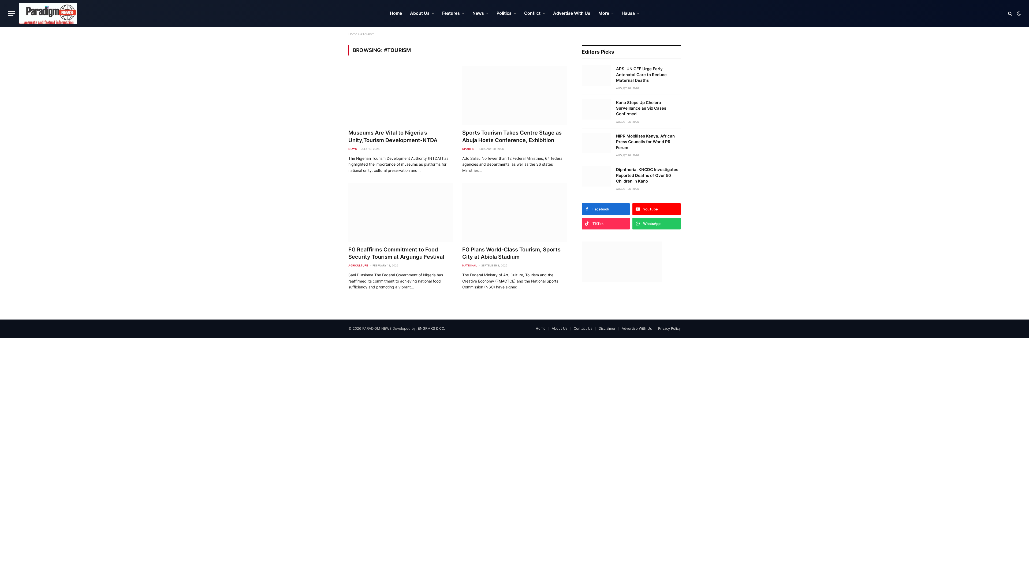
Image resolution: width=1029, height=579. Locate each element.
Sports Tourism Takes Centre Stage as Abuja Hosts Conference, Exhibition (512, 136)
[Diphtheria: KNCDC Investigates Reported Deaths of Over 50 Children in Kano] (596, 176)
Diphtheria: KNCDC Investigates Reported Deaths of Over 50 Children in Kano (647, 175)
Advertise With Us (571, 13)
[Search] (1010, 14)
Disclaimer (607, 328)
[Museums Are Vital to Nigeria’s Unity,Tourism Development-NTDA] (400, 95)
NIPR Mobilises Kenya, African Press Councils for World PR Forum (645, 141)
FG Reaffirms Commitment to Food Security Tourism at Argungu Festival (396, 253)
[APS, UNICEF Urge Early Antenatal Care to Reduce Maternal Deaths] (596, 75)
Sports (468, 148)
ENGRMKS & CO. (431, 328)
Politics (504, 13)
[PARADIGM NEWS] (48, 13)
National (469, 265)
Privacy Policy (669, 328)
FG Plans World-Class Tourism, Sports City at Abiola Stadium (511, 253)
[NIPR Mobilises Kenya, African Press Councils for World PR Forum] (596, 143)
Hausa (628, 13)
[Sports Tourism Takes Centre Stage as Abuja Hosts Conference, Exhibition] (514, 95)
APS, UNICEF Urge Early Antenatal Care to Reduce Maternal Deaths (641, 74)
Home (396, 13)
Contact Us (583, 328)
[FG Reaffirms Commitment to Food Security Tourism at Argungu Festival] (400, 212)
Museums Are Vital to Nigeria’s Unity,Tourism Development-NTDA (392, 136)
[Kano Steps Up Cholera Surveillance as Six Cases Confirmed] (596, 109)
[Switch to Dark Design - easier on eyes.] (1018, 13)
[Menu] (11, 14)
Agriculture (358, 265)
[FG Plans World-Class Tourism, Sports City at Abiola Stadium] (514, 212)
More (603, 13)
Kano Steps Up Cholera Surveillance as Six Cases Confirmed (641, 108)
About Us (420, 13)
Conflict (532, 13)
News (478, 13)
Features (451, 13)
